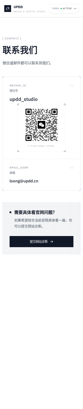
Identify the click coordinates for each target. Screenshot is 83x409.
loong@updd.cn (24, 180)
